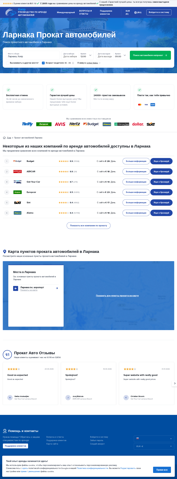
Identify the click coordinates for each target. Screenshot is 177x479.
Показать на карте (28, 290)
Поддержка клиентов (106, 12)
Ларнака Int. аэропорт (32, 287)
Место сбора (13, 54)
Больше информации (136, 161)
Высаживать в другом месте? (24, 63)
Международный (66, 12)
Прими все (162, 469)
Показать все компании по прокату (88, 225)
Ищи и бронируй (161, 161)
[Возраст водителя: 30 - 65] (43, 63)
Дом (9, 138)
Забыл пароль (96, 440)
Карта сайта (52, 444)
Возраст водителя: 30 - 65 (58, 63)
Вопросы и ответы (55, 437)
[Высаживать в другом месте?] (7, 63)
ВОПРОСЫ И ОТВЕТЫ (85, 12)
